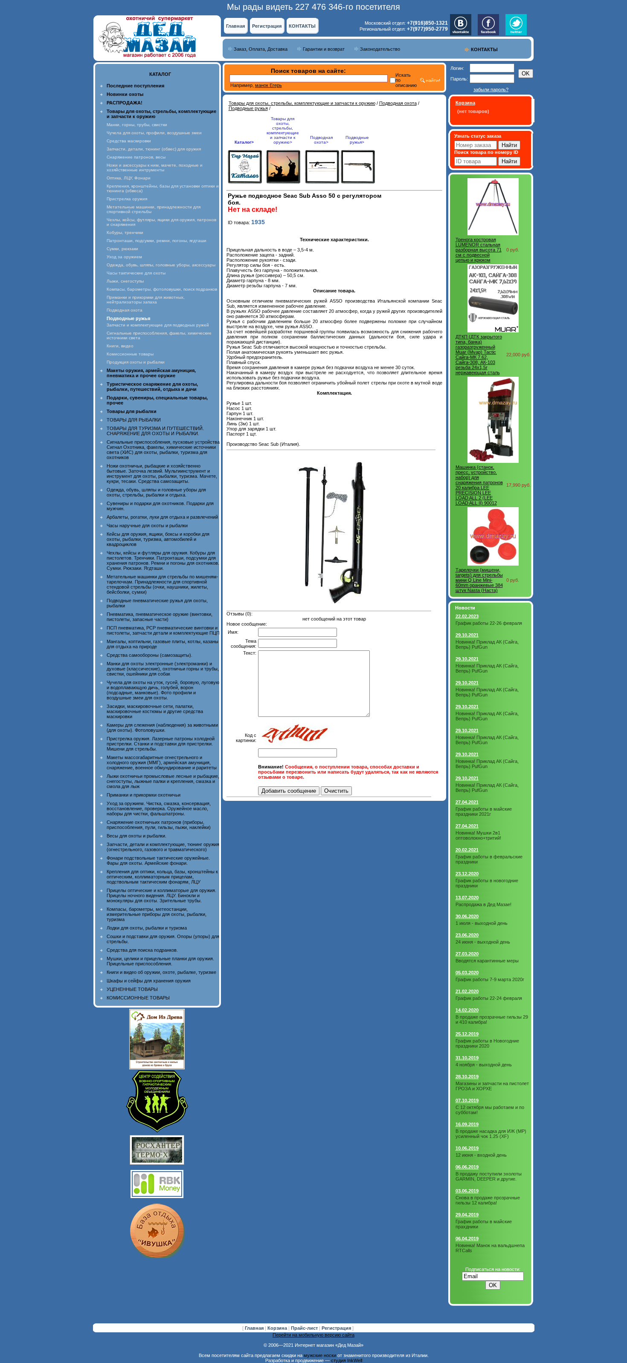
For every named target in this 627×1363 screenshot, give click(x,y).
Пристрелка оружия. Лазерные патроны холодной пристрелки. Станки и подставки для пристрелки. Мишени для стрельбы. (161, 743)
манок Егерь (268, 85)
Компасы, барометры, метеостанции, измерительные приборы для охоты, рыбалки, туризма (156, 914)
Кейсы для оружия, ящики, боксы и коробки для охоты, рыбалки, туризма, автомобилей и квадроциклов (158, 539)
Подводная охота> (321, 139)
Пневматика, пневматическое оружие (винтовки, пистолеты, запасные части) (159, 617)
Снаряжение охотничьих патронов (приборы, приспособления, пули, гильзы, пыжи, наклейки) (159, 825)
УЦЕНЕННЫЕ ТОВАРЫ (132, 989)
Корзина (277, 1328)
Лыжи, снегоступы (125, 281)
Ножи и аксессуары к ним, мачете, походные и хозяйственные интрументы (155, 167)
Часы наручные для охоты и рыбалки (147, 525)
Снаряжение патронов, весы (136, 157)
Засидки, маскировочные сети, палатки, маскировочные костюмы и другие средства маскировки (155, 711)
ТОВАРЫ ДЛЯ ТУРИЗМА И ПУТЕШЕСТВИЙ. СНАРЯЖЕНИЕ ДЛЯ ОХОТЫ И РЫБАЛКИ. (155, 431)
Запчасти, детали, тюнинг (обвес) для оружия (154, 149)
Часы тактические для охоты (136, 273)
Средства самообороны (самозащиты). (149, 655)
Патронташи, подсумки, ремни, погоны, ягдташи (156, 240)
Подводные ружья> (357, 139)
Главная (235, 26)
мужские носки (320, 1355)
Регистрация (267, 26)
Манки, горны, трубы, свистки (137, 124)
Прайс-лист (305, 1328)
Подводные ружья (248, 108)
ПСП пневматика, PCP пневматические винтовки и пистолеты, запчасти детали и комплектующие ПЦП (163, 630)
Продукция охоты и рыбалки (136, 362)
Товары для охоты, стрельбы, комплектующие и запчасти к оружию (302, 103)
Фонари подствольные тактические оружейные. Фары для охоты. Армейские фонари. (158, 860)
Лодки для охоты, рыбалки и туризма (147, 927)
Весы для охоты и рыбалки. (136, 835)
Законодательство (380, 49)
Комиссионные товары (130, 354)
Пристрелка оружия (127, 198)
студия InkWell (346, 1360)
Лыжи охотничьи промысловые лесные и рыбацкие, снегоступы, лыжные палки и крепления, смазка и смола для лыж (163, 781)
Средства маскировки (129, 141)
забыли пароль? (490, 89)
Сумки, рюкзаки (122, 248)
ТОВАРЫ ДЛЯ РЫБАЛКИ (134, 419)
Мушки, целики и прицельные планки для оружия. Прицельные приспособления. (160, 961)
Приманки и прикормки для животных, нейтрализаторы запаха (146, 299)
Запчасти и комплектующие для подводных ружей (158, 325)
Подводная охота (124, 310)
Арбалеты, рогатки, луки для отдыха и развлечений (162, 517)
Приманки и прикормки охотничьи (143, 794)
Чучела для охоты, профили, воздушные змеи (154, 132)
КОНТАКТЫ (302, 26)
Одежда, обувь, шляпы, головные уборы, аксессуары (161, 265)
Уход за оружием (124, 256)
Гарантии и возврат (324, 49)
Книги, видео (120, 346)
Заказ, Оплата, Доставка (260, 49)
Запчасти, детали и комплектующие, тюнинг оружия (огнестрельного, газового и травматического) (163, 847)
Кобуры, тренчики (125, 232)
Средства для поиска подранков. (142, 950)
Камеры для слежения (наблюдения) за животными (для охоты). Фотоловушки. (162, 727)
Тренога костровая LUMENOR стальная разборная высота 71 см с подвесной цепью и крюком (479, 250)
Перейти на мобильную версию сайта (313, 1334)
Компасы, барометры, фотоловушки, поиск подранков (162, 289)
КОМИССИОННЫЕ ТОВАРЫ (138, 997)
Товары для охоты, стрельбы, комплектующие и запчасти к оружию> (283, 130)
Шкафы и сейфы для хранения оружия (149, 980)
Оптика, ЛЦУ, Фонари (129, 178)
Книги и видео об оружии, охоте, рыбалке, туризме (161, 972)
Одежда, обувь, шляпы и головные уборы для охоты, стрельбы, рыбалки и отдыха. (156, 492)
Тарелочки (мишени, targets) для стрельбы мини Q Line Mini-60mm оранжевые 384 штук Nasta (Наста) (479, 580)
